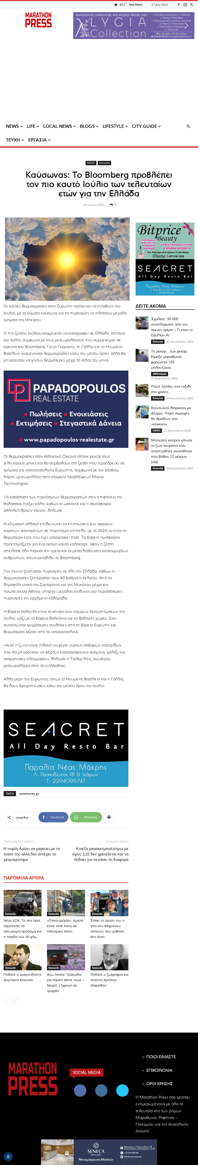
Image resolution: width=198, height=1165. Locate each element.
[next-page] (15, 1001)
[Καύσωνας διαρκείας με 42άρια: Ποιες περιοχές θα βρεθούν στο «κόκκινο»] (142, 411)
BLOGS (87, 126)
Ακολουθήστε (102, 1085)
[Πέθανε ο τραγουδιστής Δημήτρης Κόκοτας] (23, 957)
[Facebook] (179, 4)
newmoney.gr (29, 793)
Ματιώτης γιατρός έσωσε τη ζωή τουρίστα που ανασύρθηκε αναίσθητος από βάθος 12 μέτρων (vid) (171, 451)
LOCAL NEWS (57, 126)
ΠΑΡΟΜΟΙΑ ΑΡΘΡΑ (24, 878)
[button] (133, 25)
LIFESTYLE (113, 126)
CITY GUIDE (144, 126)
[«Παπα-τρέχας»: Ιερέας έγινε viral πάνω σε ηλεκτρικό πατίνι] (66, 903)
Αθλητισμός (160, 374)
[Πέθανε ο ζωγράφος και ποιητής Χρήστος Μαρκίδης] (109, 957)
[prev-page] (7, 1001)
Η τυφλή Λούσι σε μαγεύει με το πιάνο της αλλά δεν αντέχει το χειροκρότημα (32, 854)
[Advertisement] (99, 81)
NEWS (12, 126)
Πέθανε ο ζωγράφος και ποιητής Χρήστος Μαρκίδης (109, 980)
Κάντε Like (80, 1085)
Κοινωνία (104, 163)
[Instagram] (185, 4)
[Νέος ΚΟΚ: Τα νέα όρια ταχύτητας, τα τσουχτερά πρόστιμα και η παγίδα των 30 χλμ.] (23, 903)
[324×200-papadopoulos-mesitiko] (66, 409)
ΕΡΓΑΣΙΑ (37, 140)
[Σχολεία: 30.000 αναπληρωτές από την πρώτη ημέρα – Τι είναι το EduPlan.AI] (142, 323)
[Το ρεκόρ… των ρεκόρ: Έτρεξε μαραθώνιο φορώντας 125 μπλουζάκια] (142, 355)
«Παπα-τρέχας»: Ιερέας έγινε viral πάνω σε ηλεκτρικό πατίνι (65, 926)
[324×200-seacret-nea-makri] (66, 748)
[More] (109, 817)
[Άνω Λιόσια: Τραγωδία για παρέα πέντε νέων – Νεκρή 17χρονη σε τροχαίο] (66, 957)
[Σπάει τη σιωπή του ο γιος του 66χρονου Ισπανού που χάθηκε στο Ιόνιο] (109, 903)
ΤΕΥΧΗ (13, 140)
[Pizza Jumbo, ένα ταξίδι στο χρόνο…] (142, 390)
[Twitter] (191, 4)
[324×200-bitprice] (165, 241)
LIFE (31, 126)
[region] (133, 25)
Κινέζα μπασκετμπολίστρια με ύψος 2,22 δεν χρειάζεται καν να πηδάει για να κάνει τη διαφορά (100, 854)
